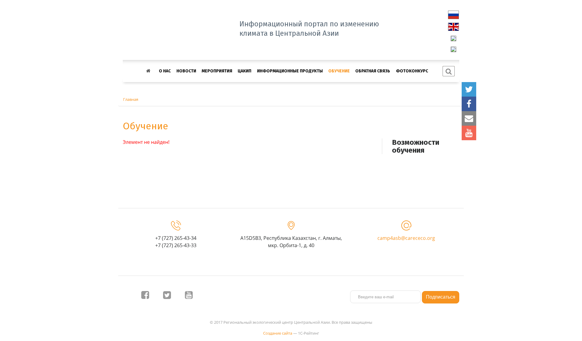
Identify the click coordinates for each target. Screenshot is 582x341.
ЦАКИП (244, 71)
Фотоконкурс (412, 71)
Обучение (339, 71)
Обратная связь (372, 71)
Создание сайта (277, 333)
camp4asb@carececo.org (406, 238)
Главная (130, 99)
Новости (186, 71)
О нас (165, 71)
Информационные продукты (290, 71)
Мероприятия (217, 71)
